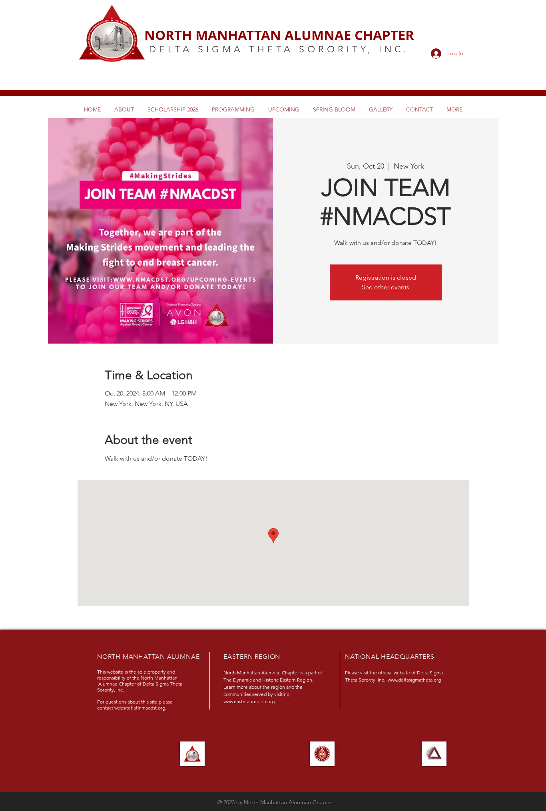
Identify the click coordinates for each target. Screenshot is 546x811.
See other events (385, 287)
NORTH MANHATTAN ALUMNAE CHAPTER (279, 35)
